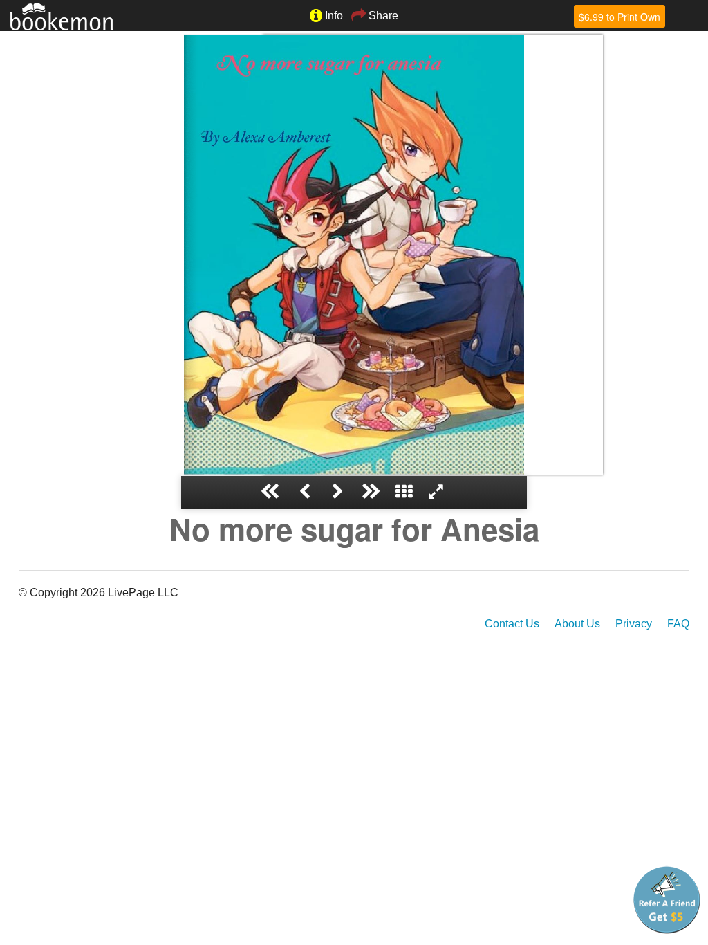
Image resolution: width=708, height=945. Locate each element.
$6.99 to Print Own (619, 17)
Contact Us (512, 624)
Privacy (633, 624)
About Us (577, 624)
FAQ (678, 624)
